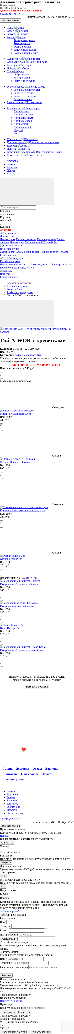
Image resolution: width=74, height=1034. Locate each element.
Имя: (3, 922)
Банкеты (12, 167)
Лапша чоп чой (23, 127)
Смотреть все (30, 577)
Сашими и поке (16, 61)
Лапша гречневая (24, 114)
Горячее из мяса (23, 99)
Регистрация (8, 938)
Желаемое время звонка (14, 967)
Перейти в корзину (11, 1000)
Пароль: (4, 897)
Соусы (19, 251)
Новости (47, 774)
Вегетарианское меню (20, 151)
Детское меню (15, 155)
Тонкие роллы (22, 43)
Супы (10, 27)
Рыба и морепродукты (27, 89)
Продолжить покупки (14, 1031)
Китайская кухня (10, 261)
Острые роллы (22, 46)
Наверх (4, 835)
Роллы (11, 37)
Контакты (12, 173)
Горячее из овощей (25, 96)
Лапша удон (21, 123)
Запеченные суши (24, 80)
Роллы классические (26, 52)
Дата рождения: (9, 934)
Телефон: (5, 926)
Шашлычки (14, 139)
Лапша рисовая (23, 120)
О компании (29, 774)
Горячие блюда (16, 86)
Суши (10, 71)
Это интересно (13, 779)
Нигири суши (22, 77)
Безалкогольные (9, 277)
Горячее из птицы (24, 92)
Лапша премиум (23, 117)
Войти (5, 914)
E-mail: (4, 893)
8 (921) (10, 13)
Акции (11, 164)
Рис (16, 133)
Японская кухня (9, 248)
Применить (8, 1012)
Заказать (6, 975)
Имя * (3, 958)
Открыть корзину (40, 1031)
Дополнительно (16, 142)
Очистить (7, 842)
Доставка (12, 160)
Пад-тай (18, 130)
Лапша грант (21, 111)
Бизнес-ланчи (15, 102)
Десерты (12, 145)
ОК (3, 876)
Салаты (11, 30)
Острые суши (22, 74)
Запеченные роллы (25, 49)
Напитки (12, 148)
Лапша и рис (15, 108)
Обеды (11, 170)
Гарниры (12, 65)
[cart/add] (1, 372)
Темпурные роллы (24, 40)
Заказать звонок (10, 20)
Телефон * (6, 962)
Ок (3, 886)
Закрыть (6, 862)
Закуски (12, 33)
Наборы (12, 68)
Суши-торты (14, 58)
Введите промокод (11, 1007)
